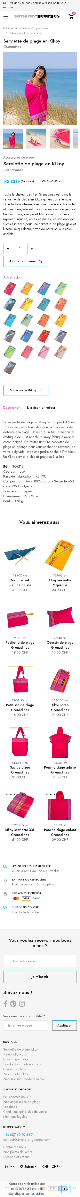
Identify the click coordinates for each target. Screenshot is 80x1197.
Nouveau (11, 794)
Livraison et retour (41, 407)
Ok (66, 1189)
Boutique (8, 28)
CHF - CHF (49, 181)
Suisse (29, 1166)
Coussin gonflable (15, 1059)
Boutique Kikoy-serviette (34, 28)
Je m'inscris (40, 976)
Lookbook (10, 1107)
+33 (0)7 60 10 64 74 (18, 1135)
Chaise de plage (14, 1069)
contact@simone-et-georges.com (26, 1139)
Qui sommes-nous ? (17, 1097)
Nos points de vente (18, 1152)
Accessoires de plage (18, 157)
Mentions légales (15, 1116)
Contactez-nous (14, 1147)
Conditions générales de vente (25, 1112)
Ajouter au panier (23, 261)
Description (12, 407)
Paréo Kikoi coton (15, 1054)
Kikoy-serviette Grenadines (25, 33)
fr (10, 1166)
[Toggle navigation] (5, 16)
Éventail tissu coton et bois (22, 1064)
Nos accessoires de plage (21, 1102)
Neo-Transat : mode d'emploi (24, 1079)
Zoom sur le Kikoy (23, 390)
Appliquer (64, 1025)
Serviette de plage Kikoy (20, 1049)
